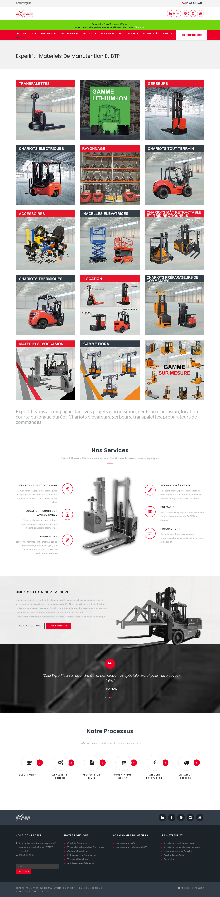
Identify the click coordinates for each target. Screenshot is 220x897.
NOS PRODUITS (58, 626)
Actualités (151, 33)
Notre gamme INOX (125, 837)
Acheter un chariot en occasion (179, 837)
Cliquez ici (140, 27)
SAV (121, 33)
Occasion (90, 33)
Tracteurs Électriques (78, 853)
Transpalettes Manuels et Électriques (85, 841)
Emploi (168, 33)
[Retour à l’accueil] (18, 35)
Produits (29, 33)
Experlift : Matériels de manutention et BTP (45, 882)
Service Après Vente (174, 849)
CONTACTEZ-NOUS (30, 626)
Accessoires (70, 33)
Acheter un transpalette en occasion (182, 841)
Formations (170, 853)
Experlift (197, 882)
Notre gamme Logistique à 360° (131, 841)
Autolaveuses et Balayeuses (81, 858)
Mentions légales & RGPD (32, 886)
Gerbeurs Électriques (77, 845)
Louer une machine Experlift (178, 845)
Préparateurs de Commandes (81, 849)
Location (107, 33)
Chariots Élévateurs (77, 837)
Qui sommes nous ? (91, 882)
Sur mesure (49, 33)
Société (133, 33)
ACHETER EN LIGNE (192, 35)
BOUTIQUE (23, 3)
